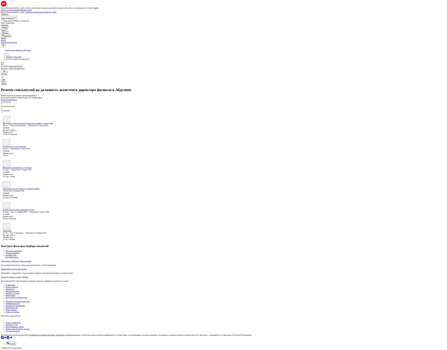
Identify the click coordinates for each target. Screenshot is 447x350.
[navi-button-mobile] (3, 45)
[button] (3, 38)
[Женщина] (6, 119)
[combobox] (11, 66)
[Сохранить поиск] (3, 81)
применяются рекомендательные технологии (47, 335)
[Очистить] (4, 72)
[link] (5, 32)
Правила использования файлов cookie (40, 12)
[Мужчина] (6, 142)
